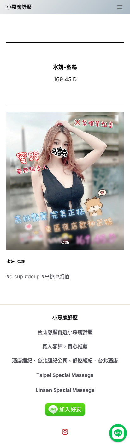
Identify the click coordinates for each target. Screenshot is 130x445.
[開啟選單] (120, 7)
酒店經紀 (22, 360)
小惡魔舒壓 (19, 7)
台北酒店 (108, 360)
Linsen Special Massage (65, 390)
